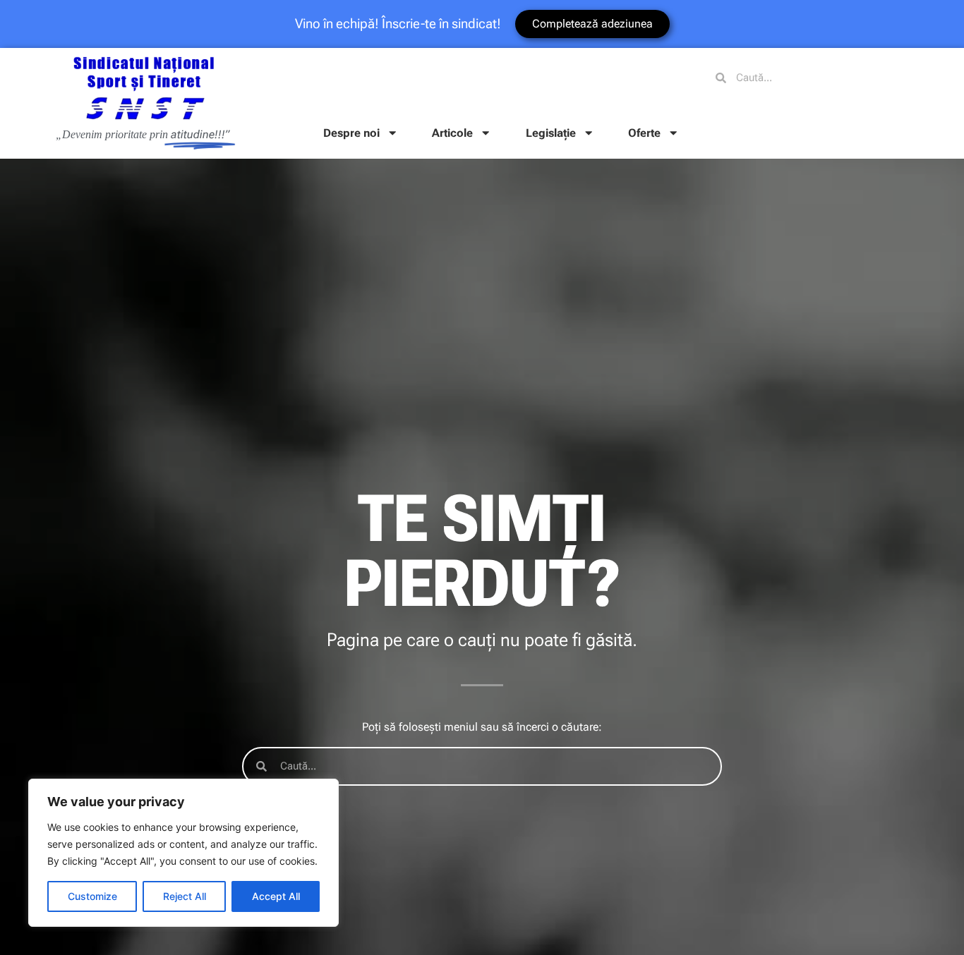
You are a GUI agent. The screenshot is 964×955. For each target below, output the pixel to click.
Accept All (276, 896)
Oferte (644, 133)
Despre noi (351, 133)
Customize (92, 896)
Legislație (551, 133)
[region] (183, 853)
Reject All (184, 896)
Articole (452, 133)
